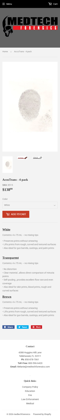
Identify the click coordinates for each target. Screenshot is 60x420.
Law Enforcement (30, 399)
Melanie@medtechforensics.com (33, 366)
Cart (55, 4)
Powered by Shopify (42, 414)
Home (5, 51)
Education (30, 391)
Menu (9, 4)
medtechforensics (22, 414)
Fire (30, 395)
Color (5, 199)
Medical (30, 403)
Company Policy (30, 387)
